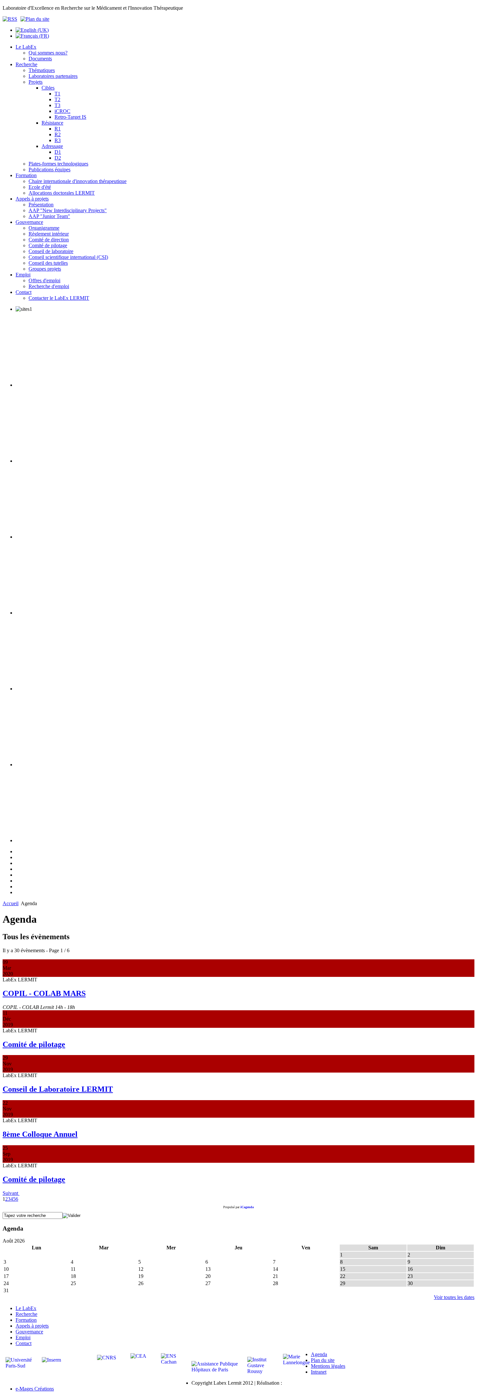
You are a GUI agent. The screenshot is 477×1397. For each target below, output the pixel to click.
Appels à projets (32, 1326)
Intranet (318, 1372)
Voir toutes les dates (454, 1297)
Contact (23, 1343)
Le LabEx (26, 1308)
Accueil (10, 903)
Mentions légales (328, 1366)
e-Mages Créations (35, 1388)
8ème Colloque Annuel (40, 1134)
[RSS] (11, 19)
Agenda (319, 1354)
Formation (26, 1320)
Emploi (23, 1337)
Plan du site (323, 1360)
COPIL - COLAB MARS (44, 993)
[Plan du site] (34, 19)
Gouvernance (29, 1331)
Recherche (26, 1314)
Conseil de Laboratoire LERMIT (58, 1089)
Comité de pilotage (34, 1044)
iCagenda (247, 1207)
